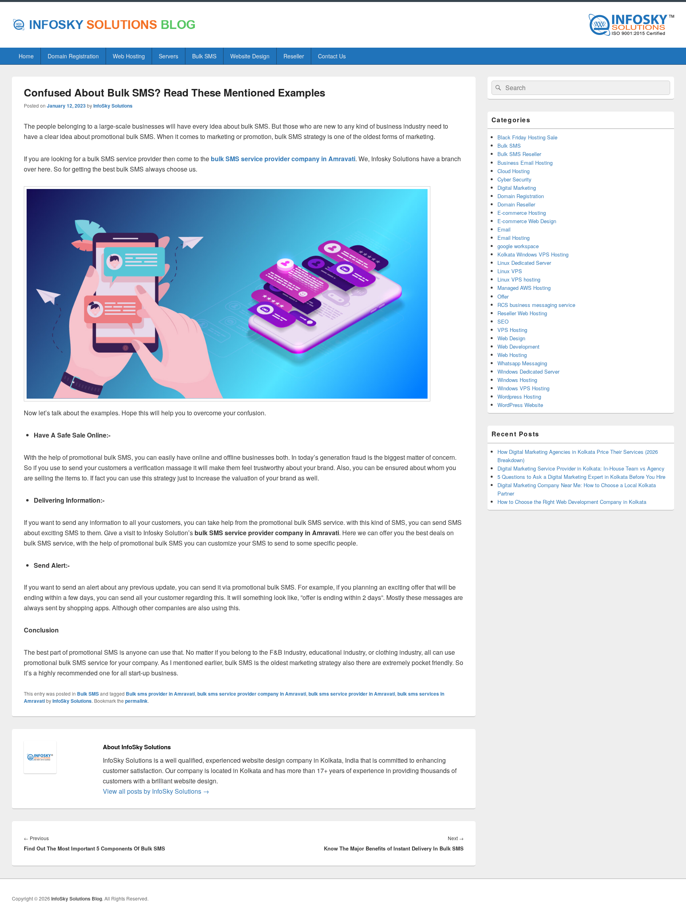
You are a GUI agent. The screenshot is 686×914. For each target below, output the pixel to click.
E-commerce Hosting (521, 212)
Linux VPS (509, 271)
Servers (168, 56)
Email (504, 229)
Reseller (293, 56)
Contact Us (332, 56)
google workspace (518, 246)
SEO (503, 321)
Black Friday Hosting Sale (527, 137)
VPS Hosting (512, 330)
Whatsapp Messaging (522, 363)
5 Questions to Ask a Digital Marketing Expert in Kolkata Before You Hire (581, 476)
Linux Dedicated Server (524, 262)
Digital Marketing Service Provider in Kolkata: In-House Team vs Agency (581, 468)
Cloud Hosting (513, 171)
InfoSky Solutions (113, 105)
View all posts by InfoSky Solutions (156, 791)
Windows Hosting (517, 380)
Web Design (511, 338)
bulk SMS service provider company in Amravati (283, 158)
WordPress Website (520, 405)
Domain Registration (73, 56)
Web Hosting (129, 56)
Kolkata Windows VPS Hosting (532, 254)
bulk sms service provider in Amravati (351, 693)
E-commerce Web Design (526, 221)
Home (26, 56)
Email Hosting (513, 237)
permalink (136, 700)
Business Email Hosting (525, 162)
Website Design (250, 56)
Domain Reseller (516, 204)
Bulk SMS (204, 56)
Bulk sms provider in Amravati (160, 693)
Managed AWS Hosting (524, 287)
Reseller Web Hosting (522, 313)
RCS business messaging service (536, 305)
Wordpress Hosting (519, 396)
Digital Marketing (516, 187)
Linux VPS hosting (518, 279)
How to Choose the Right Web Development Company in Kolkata (571, 501)
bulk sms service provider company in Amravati (251, 693)
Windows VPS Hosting (523, 388)
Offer (503, 296)
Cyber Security (514, 179)
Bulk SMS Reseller (519, 154)
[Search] (497, 88)
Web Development (518, 346)
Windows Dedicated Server (528, 371)
